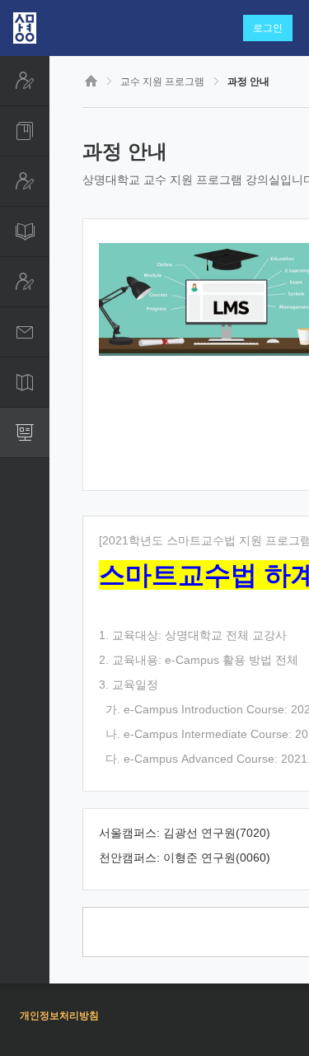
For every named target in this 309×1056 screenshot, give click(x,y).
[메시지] (24, 332)
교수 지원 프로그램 (162, 81)
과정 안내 (248, 81)
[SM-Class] (24, 231)
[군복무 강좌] (24, 281)
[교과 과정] (24, 131)
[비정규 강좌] (24, 181)
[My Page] (24, 80)
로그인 (268, 28)
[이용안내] (24, 382)
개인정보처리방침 (59, 1015)
